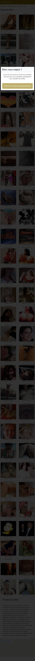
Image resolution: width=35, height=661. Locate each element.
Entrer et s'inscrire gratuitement (17, 86)
